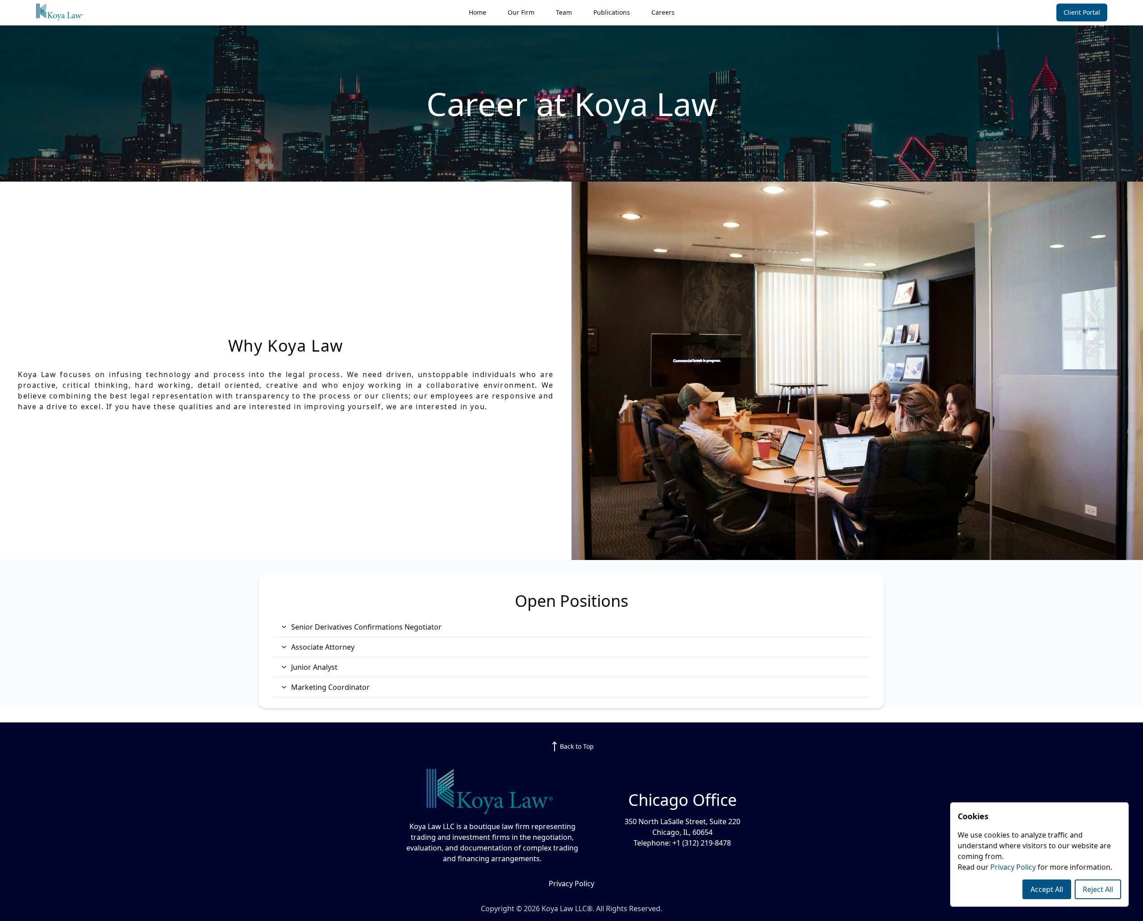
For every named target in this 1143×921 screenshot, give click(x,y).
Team (564, 12)
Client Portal (1082, 12)
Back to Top (577, 746)
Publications (611, 12)
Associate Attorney (323, 647)
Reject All (1098, 889)
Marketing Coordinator (330, 687)
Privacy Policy (1014, 867)
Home (477, 12)
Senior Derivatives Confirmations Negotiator (366, 627)
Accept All (1046, 889)
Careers (663, 12)
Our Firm (521, 12)
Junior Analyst (314, 667)
